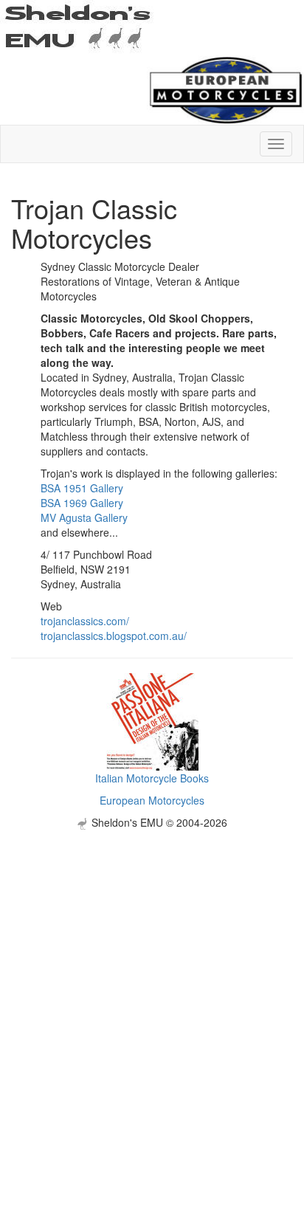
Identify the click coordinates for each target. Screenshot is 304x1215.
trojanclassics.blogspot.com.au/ (114, 635)
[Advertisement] (152, 982)
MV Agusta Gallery (84, 517)
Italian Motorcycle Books (152, 778)
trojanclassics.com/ (85, 620)
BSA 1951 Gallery (82, 488)
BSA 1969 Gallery (82, 502)
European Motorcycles (152, 800)
